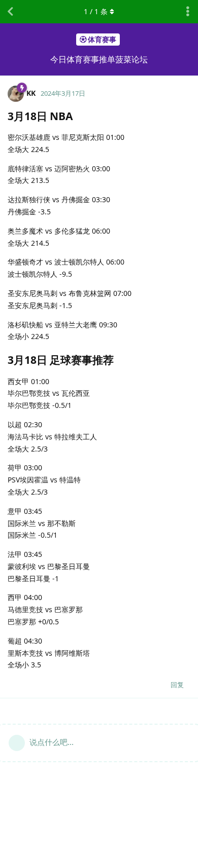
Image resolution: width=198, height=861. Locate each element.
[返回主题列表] (10, 11)
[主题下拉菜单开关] (188, 11)
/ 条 (96, 11)
